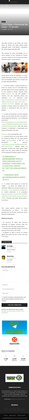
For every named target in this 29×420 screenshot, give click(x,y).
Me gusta (6, 355)
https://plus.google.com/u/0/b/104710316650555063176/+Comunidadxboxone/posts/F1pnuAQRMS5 (14, 196)
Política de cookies (21, 415)
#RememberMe (8, 159)
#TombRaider (8, 157)
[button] (2, 2)
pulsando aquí (10, 93)
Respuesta (9, 251)
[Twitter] (11, 38)
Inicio (2, 5)
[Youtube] (22, 409)
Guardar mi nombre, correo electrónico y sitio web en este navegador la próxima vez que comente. (14, 298)
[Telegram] (18, 38)
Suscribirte (23, 355)
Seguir (14, 355)
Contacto (6, 415)
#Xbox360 (11, 161)
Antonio (5, 29)
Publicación (5, 134)
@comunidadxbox (11, 140)
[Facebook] (8, 38)
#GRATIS (19, 159)
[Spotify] (14, 409)
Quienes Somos (12, 415)
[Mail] (10, 409)
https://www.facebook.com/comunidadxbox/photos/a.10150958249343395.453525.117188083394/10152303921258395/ (14, 124)
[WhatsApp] (15, 38)
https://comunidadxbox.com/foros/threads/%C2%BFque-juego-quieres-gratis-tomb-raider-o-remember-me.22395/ (14, 102)
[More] (22, 38)
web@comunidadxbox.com (18, 399)
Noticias (6, 5)
